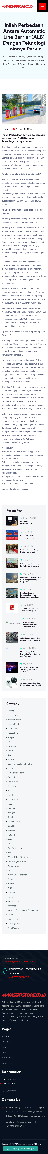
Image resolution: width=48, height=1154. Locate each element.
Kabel (10, 817)
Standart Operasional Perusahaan (23, 910)
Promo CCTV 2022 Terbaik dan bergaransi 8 (31, 537)
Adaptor (11, 737)
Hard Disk (12, 790)
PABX (10, 852)
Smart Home (13, 901)
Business (11, 759)
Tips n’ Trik (7, 1057)
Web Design (13, 928)
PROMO (11, 888)
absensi (11, 710)
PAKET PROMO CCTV (18, 857)
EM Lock (11, 777)
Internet (11, 808)
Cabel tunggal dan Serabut (20, 764)
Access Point (13, 724)
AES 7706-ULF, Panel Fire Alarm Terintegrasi (30, 610)
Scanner (11, 892)
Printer (11, 883)
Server (10, 897)
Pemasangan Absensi (17, 861)
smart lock (12, 905)
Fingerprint (13, 781)
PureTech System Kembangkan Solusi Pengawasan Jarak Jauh (29, 595)
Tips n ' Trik (13, 919)
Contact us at (18, 960)
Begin (10, 750)
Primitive (12, 879)
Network (11, 830)
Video (4, 1052)
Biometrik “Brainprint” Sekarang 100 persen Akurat (29, 669)
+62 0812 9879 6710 (19, 977)
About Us (6, 1041)
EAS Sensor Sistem (16, 773)
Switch (11, 914)
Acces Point (13, 715)
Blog (10, 755)
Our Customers (15, 848)
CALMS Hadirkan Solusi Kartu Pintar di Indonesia (30, 565)
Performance (13, 866)
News (6, 129)
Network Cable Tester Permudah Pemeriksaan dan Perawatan (30, 654)
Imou (10, 804)
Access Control (14, 719)
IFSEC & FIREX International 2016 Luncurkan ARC (30, 624)
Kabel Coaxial (14, 821)
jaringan (11, 812)
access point (13, 728)
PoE (9, 870)
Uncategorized (14, 923)
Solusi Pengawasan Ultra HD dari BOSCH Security (30, 639)
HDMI (10, 795)
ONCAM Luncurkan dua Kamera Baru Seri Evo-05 (30, 684)
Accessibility (13, 733)
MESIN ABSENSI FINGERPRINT (26, 523)
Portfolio (5, 1036)
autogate (12, 746)
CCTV (10, 768)
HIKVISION (13, 799)
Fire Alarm (12, 786)
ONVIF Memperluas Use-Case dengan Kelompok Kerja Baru (30, 579)
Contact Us (7, 1063)
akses (10, 741)
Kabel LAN (12, 826)
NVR (10, 843)
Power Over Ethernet (17, 874)
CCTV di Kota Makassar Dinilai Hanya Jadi (30, 551)
